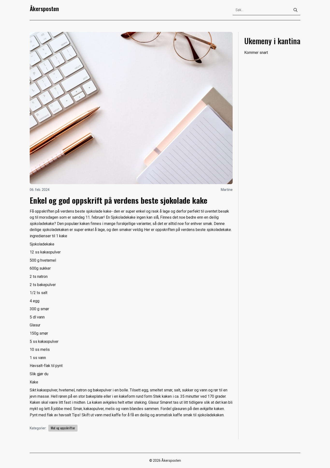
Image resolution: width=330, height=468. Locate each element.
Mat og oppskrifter (63, 427)
